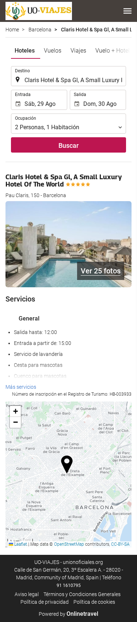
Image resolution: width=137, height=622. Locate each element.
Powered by (68, 614)
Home (12, 29)
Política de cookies (94, 602)
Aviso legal (27, 594)
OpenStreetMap (69, 544)
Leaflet (20, 544)
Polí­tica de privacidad (44, 602)
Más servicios (20, 387)
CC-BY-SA (120, 544)
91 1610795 (69, 585)
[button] (127, 11)
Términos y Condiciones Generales (82, 594)
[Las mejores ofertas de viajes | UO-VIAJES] (38, 11)
